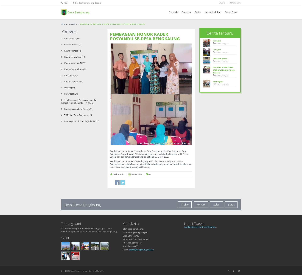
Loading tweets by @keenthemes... (200, 227)
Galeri (216, 204)
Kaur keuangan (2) (72, 50)
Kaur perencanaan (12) (74, 56)
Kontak (201, 204)
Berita (198, 12)
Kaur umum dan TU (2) (74, 63)
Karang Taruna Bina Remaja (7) (78, 108)
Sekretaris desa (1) (72, 44)
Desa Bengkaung (78, 12)
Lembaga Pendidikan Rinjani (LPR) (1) (81, 121)
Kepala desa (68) (71, 38)
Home (64, 24)
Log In (222, 2)
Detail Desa (231, 12)
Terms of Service (96, 271)
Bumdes (186, 12)
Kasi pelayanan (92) (73, 81)
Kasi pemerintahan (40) (75, 69)
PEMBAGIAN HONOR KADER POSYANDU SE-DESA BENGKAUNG (145, 36)
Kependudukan (213, 12)
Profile (185, 204)
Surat (231, 204)
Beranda (173, 12)
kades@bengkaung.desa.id (141, 249)
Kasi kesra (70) (71, 75)
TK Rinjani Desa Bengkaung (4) (78, 115)
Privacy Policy (81, 271)
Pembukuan (235, 2)
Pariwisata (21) (71, 93)
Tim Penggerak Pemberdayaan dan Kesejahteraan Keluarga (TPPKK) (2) (79, 101)
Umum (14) (69, 87)
